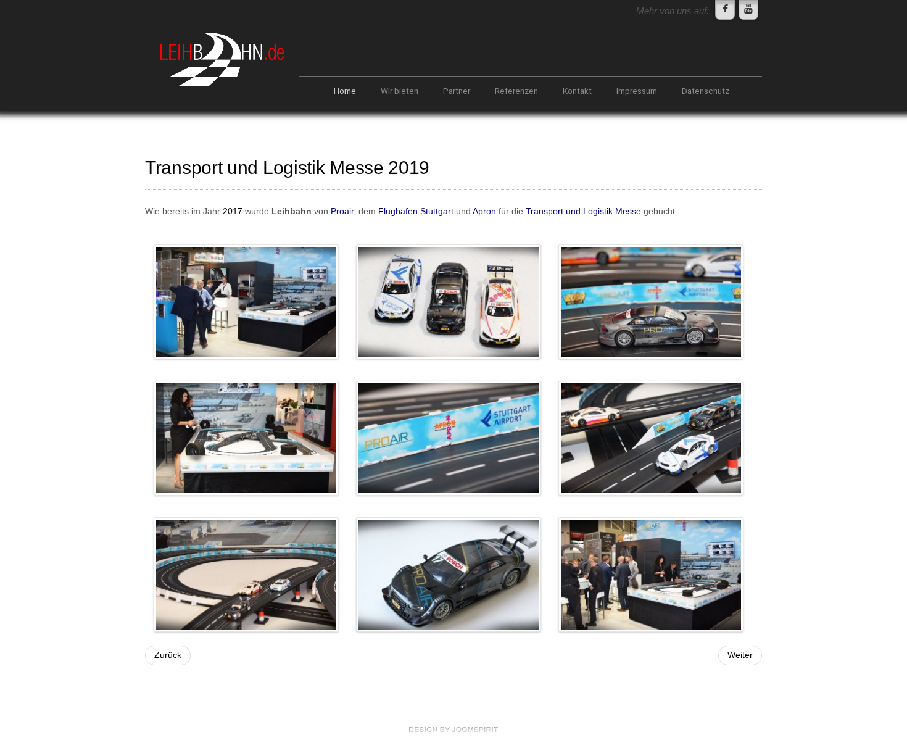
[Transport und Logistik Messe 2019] (246, 301)
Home (345, 91)
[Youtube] (748, 10)
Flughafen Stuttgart (416, 211)
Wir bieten (399, 91)
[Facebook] (725, 10)
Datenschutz (705, 91)
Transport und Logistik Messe (583, 211)
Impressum (636, 91)
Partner (456, 91)
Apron (484, 211)
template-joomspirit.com (453, 729)
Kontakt (577, 91)
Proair (342, 211)
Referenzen (516, 91)
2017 (232, 211)
